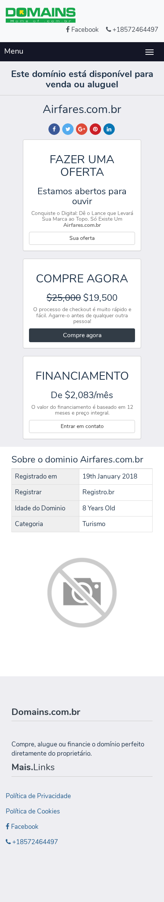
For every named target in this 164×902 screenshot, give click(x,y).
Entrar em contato (82, 426)
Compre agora (82, 335)
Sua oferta (82, 238)
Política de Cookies (33, 811)
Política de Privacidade (38, 796)
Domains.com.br (45, 712)
